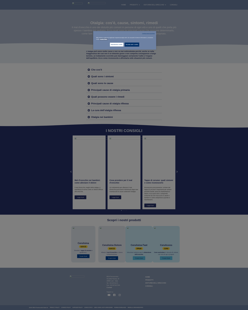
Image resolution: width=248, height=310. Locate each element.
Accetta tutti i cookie (132, 44)
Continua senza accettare (148, 33)
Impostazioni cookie (117, 44)
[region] (124, 40)
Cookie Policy (103, 39)
